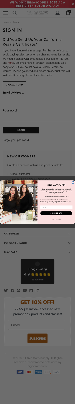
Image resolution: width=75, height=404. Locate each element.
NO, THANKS (56, 218)
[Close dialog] (73, 182)
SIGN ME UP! (56, 213)
